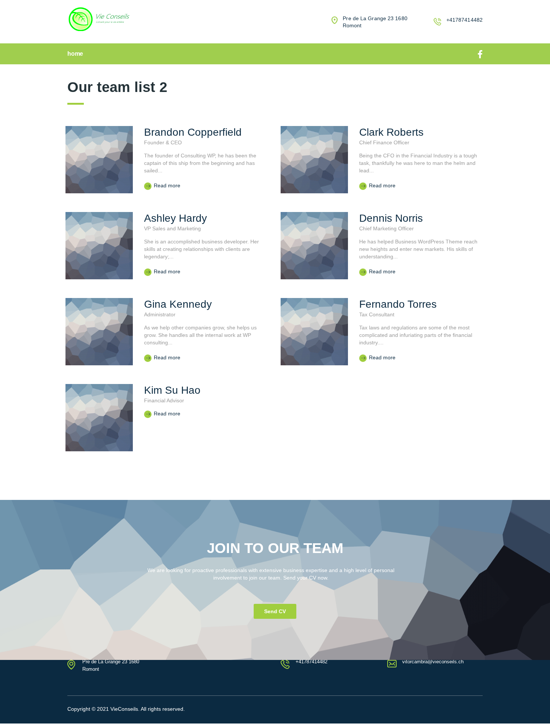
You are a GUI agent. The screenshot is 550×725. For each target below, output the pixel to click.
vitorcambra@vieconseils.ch (433, 661)
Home (75, 53)
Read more (166, 185)
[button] (275, 611)
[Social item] (480, 53)
